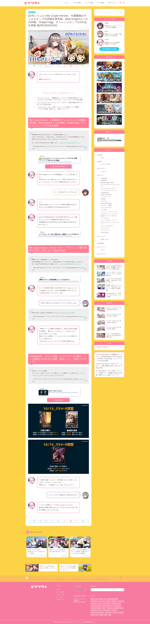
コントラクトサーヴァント (109, 190)
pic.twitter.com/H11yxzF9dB (66, 312)
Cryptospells (58, 400)
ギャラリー (102, 254)
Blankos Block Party (107, 182)
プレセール (115, 612)
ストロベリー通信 (106, 205)
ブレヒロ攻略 (77, 2)
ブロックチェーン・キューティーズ (111, 223)
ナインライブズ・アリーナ (109, 220)
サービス (102, 168)
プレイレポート (108, 612)
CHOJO (103, 199)
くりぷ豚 (103, 209)
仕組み (92, 614)
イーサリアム (93, 603)
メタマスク (121, 612)
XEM (104, 601)
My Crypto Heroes (58, 166)
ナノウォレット (94, 610)
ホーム (67, 2)
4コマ (103, 250)
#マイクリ (77, 142)
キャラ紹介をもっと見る (109, 49)
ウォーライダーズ (106, 207)
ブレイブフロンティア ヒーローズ (110, 185)
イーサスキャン (121, 601)
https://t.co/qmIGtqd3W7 (67, 142)
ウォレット (104, 171)
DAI (102, 157)
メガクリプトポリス (107, 226)
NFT (100, 161)
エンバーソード (105, 230)
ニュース (102, 236)
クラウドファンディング (116, 603)
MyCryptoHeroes (94, 601)
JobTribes (104, 178)
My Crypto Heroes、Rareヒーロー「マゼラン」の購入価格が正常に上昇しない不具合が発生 (59, 103)
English (101, 243)
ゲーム (101, 175)
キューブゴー (105, 228)
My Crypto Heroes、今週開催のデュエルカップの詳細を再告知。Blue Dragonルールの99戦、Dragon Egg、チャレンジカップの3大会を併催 (60, 99)
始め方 (106, 614)
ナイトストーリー (106, 197)
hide (71, 93)
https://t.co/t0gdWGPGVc (67, 264)
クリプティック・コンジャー (109, 213)
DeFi (100, 155)
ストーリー (102, 247)
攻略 (110, 614)
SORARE (104, 180)
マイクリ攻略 (89, 2)
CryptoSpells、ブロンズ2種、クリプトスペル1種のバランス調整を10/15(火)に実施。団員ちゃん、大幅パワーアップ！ (58, 108)
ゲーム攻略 (100, 2)
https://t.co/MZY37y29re (40, 375)
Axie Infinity (105, 232)
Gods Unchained (106, 194)
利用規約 (76, 600)
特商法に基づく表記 (79, 602)
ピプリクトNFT (105, 164)
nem (100, 601)
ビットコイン (114, 610)
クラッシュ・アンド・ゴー (109, 211)
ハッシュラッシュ (107, 610)
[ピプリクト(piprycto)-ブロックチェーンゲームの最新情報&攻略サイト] (32, 4)
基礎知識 (101, 614)
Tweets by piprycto (103, 347)
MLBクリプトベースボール (109, 216)
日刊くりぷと (112, 2)
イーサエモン (105, 218)
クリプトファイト (118, 605)
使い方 (96, 614)
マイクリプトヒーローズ (108, 188)
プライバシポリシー (79, 599)
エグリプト (104, 201)
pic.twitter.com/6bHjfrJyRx (56, 375)
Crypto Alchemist (106, 203)
